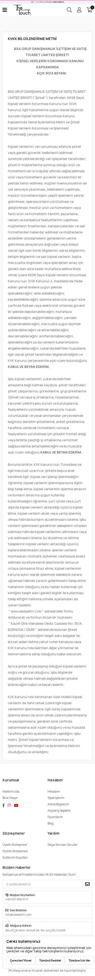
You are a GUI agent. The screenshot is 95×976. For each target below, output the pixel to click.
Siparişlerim (56, 798)
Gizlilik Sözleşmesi (15, 851)
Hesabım (54, 791)
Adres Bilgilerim (58, 804)
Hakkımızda (11, 791)
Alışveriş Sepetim (59, 810)
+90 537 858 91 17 (16, 899)
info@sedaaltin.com (18, 914)
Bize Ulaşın (10, 798)
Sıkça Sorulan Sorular (63, 845)
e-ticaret (35, 970)
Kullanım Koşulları (15, 857)
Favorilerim (55, 817)
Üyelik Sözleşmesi (15, 845)
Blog (50, 823)
